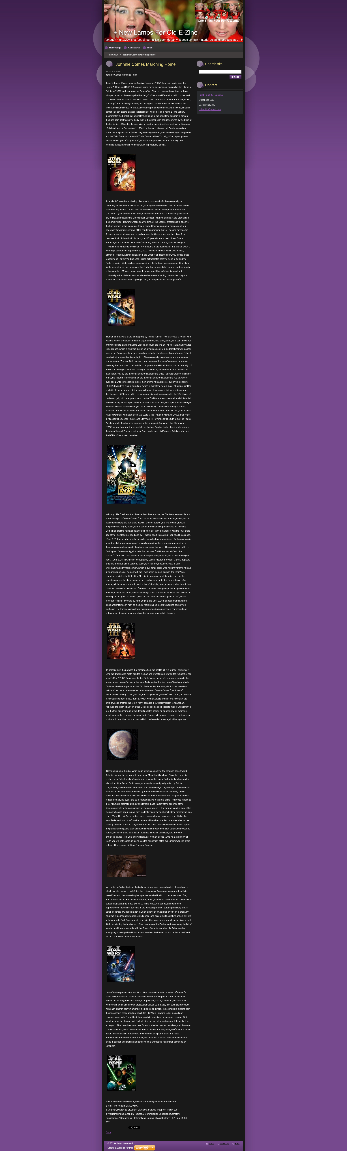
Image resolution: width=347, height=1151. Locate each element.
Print (211, 1144)
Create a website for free (120, 1147)
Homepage (113, 55)
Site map (224, 1144)
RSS (237, 1144)
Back (108, 1132)
